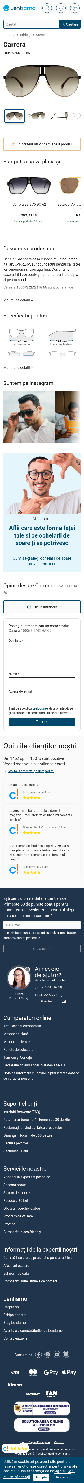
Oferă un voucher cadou (21, 1208)
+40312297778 (46, 995)
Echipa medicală (16, 1273)
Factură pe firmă (16, 1143)
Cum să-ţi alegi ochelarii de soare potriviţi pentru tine (42, 560)
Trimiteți (42, 721)
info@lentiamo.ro (48, 1001)
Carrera (41, 34)
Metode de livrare (16, 1041)
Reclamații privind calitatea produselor (32, 1127)
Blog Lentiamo (14, 1322)
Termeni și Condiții (17, 1057)
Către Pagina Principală (35, 1442)
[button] (14, 116)
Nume (14, 673)
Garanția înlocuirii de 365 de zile (27, 1135)
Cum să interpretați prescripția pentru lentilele (37, 1257)
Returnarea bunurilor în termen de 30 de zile (36, 1119)
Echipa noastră (14, 1314)
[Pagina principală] (5, 34)
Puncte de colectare (18, 1049)
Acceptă (41, 1477)
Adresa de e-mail (22, 691)
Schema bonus (14, 1184)
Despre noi (11, 1306)
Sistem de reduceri (17, 1192)
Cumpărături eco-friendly (22, 1231)
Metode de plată (15, 1034)
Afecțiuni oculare (16, 1265)
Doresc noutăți (42, 949)
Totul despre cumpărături (22, 1026)
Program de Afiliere (17, 1216)
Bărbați (25, 34)
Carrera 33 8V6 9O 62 (29, 205)
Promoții (9, 1224)
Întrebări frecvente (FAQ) (21, 1112)
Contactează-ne (15, 1338)
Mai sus (59, 1442)
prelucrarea (40, 708)
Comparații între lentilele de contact (30, 1281)
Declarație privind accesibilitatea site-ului (34, 1065)
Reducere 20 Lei (15, 1200)
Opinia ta (16, 640)
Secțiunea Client (15, 1151)
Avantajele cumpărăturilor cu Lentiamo (33, 1330)
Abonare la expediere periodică (26, 1176)
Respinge (62, 1477)
